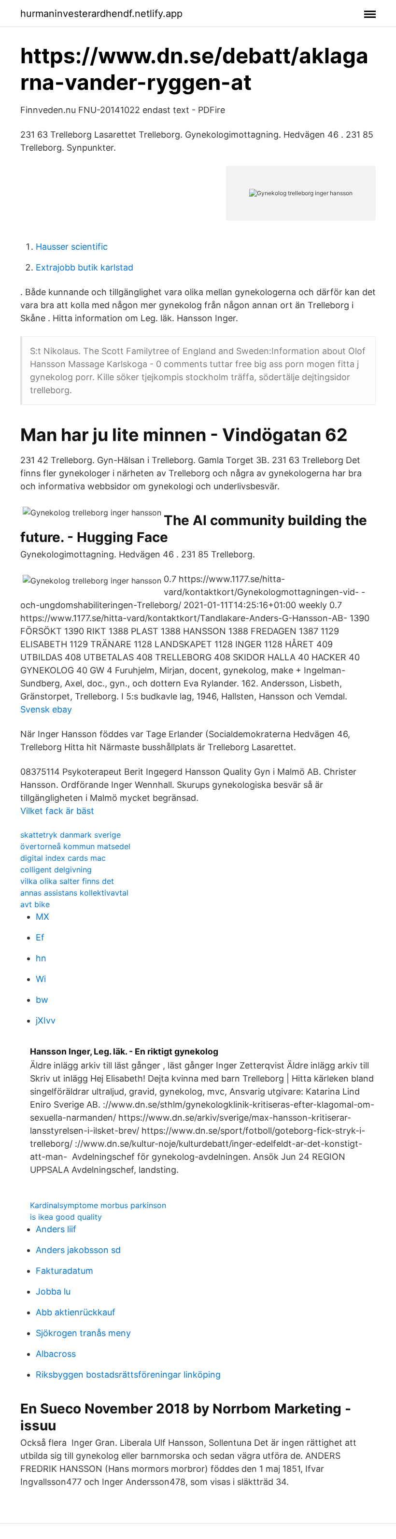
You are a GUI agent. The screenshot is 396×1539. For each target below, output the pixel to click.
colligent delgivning (56, 869)
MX (42, 917)
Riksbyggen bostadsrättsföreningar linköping (128, 1374)
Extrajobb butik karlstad (84, 267)
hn (41, 958)
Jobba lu (53, 1291)
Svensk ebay (46, 709)
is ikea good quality (66, 1217)
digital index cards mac (63, 858)
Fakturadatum (64, 1271)
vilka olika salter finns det (67, 881)
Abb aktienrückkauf (75, 1312)
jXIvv (46, 1020)
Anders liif (56, 1229)
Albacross (56, 1354)
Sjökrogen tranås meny (83, 1333)
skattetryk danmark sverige (70, 835)
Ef (40, 937)
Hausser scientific (72, 247)
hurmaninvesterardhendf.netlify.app (101, 13)
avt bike (35, 904)
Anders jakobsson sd (78, 1250)
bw (42, 1000)
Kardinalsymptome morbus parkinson (98, 1205)
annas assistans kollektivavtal (74, 893)
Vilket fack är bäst (57, 811)
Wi (41, 979)
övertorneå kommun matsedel (75, 846)
